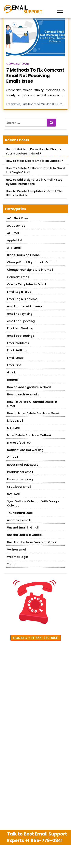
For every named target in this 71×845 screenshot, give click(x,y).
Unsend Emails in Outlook (25, 535)
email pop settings (20, 336)
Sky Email (13, 494)
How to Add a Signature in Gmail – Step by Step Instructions (34, 182)
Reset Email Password (22, 465)
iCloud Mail (15, 421)
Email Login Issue (19, 292)
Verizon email (16, 550)
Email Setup (15, 358)
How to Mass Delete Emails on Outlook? (34, 161)
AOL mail (13, 233)
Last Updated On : (43, 104)
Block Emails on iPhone (23, 255)
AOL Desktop (16, 226)
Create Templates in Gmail (26, 284)
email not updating (21, 321)
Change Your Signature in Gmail (30, 270)
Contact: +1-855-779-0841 (35, 638)
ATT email (14, 248)
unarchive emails (19, 520)
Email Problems (18, 343)
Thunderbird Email (20, 513)
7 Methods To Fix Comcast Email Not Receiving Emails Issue (35, 75)
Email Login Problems (22, 299)
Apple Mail (14, 240)
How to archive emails (23, 394)
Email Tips (14, 365)
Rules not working (20, 479)
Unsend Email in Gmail (23, 527)
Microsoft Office (19, 443)
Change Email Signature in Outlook (32, 262)
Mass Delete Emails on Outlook (29, 435)
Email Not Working (20, 328)
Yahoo (11, 564)
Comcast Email (17, 64)
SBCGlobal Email (19, 487)
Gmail (11, 372)
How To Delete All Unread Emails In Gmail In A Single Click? (35, 170)
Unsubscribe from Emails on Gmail (32, 542)
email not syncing (20, 314)
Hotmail (12, 380)
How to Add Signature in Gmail (29, 387)
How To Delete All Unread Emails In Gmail (32, 404)
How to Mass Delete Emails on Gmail (33, 413)
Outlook (13, 457)
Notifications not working (25, 450)
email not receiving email (25, 306)
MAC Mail (13, 428)
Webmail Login (17, 557)
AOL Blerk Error (17, 218)
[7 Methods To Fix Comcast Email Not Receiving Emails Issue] (35, 36)
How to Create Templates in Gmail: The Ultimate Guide (34, 193)
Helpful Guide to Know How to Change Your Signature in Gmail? (33, 151)
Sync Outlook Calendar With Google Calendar (33, 503)
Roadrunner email (20, 472)
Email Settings (17, 350)
